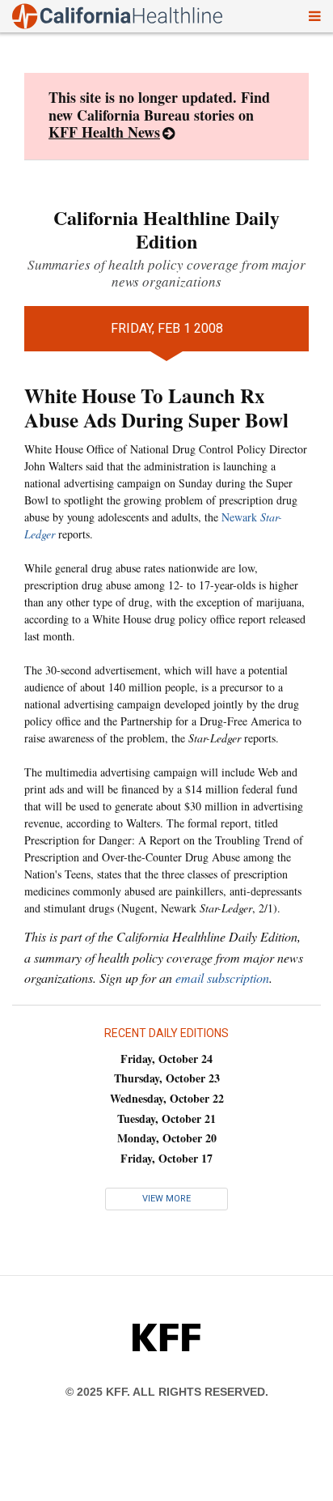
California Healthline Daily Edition (166, 229)
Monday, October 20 (167, 1137)
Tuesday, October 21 (166, 1118)
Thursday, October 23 (167, 1077)
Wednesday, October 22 (167, 1098)
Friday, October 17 (166, 1158)
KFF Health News (104, 131)
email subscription (222, 977)
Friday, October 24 (166, 1058)
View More (166, 1198)
